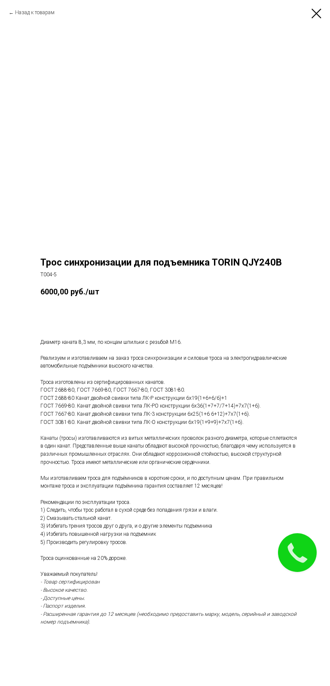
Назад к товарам (35, 12)
